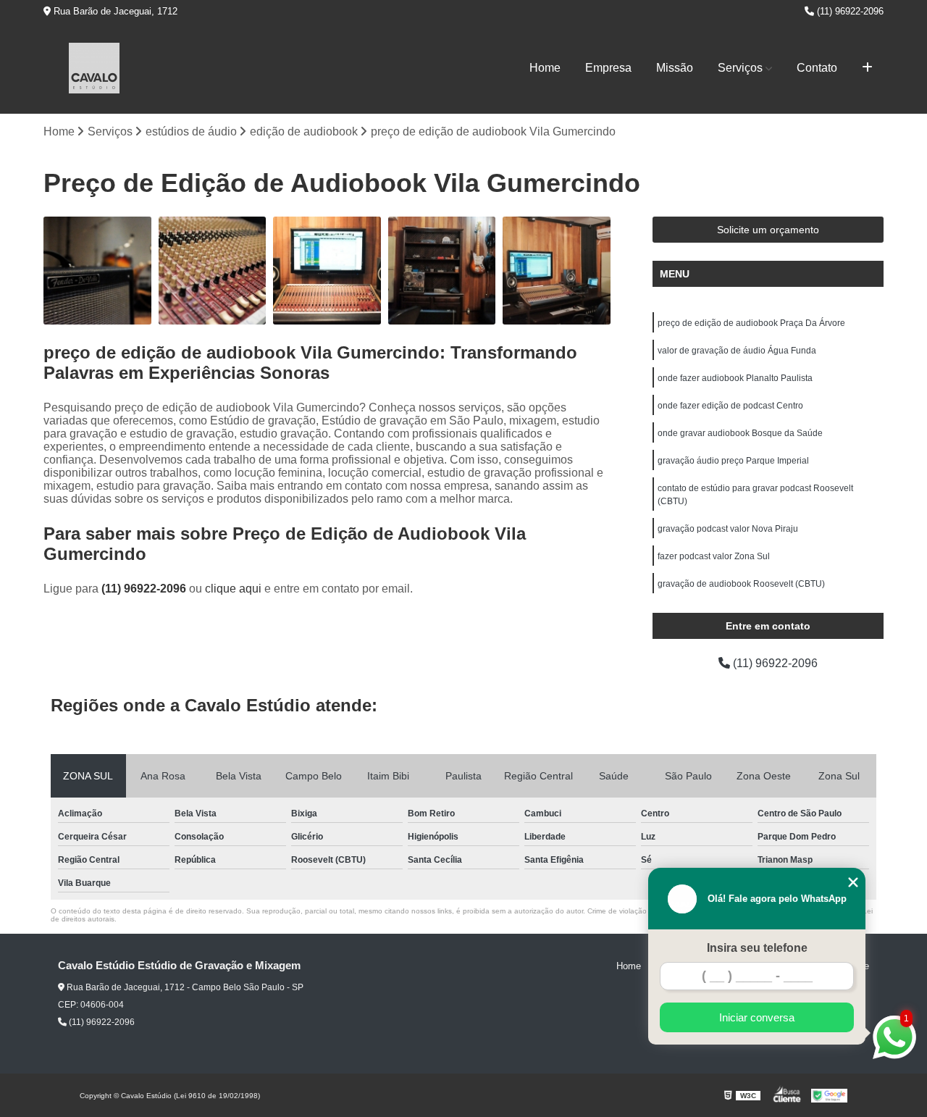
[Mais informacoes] (867, 68)
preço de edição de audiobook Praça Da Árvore (751, 323)
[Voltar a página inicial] (94, 68)
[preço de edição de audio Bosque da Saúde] (327, 271)
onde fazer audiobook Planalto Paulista (735, 378)
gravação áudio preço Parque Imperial (733, 461)
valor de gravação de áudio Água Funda (737, 351)
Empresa (608, 68)
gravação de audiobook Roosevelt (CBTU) (741, 584)
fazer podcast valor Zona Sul (714, 556)
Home (545, 68)
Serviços (740, 68)
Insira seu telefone (757, 948)
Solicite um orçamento (768, 229)
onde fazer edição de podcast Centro (730, 406)
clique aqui (233, 588)
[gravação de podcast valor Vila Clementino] (557, 271)
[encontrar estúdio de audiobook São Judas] (97, 271)
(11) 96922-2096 (849, 11)
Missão (674, 68)
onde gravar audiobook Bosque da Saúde (740, 433)
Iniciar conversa (756, 1017)
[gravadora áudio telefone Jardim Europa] (442, 271)
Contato (817, 68)
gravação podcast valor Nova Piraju (728, 529)
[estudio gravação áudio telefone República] (213, 271)
